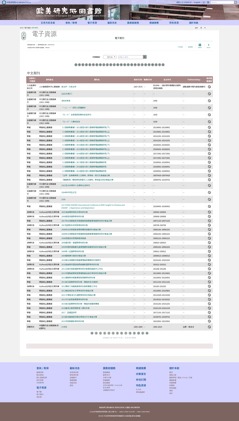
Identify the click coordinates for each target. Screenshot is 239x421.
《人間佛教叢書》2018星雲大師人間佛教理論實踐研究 (83, 166)
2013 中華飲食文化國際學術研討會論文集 (78, 295)
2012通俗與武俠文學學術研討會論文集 (77, 290)
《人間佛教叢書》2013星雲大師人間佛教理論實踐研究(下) (85, 127)
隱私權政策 (110, 407)
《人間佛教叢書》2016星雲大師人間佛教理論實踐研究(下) (85, 153)
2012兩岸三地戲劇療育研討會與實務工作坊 (79, 286)
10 (139, 333)
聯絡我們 (102, 407)
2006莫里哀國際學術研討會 (72, 216)
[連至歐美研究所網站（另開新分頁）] (204, 2)
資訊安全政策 (119, 407)
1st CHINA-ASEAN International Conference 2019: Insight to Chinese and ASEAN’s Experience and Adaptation (93, 206)
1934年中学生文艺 (69, 192)
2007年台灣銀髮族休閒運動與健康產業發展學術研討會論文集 (86, 220)
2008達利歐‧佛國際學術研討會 (74, 242)
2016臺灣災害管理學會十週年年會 (75, 308)
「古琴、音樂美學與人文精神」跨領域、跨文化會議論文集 (85, 175)
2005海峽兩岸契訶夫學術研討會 (74, 212)
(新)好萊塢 (65, 100)
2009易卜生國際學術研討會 (72, 251)
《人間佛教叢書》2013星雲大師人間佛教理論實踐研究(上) (85, 131)
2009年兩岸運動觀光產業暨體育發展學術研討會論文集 (83, 247)
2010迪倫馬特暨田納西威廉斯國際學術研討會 (80, 264)
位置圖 (127, 407)
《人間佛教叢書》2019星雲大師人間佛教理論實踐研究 (83, 171)
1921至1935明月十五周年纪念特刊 (75, 185)
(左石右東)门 (66, 93)
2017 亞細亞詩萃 (69, 312)
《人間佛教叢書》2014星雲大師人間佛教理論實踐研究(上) (85, 140)
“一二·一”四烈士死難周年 (73, 107)
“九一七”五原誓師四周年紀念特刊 (76, 114)
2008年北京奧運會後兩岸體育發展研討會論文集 (81, 229)
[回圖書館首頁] (208, 2)
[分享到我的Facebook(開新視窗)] (23, 34)
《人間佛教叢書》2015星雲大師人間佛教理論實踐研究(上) (85, 149)
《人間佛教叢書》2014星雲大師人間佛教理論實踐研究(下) (85, 136)
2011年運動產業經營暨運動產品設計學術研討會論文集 (83, 273)
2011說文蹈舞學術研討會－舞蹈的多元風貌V (79, 282)
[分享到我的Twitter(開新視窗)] (23, 38)
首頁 (21, 28)
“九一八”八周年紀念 (70, 121)
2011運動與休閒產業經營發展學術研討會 (78, 277)
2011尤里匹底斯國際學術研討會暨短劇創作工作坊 (82, 268)
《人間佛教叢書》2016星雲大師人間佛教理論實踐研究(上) (85, 158)
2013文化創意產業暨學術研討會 (74, 299)
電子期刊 (35, 28)
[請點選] (209, 86)
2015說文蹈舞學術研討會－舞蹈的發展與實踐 (80, 303)
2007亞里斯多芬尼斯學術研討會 (74, 225)
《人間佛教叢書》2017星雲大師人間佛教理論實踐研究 (83, 162)
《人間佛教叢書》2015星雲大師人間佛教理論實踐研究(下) (85, 144)
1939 (63, 199)
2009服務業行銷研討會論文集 (73, 255)
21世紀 (64, 326)
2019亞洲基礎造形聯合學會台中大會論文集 (79, 316)
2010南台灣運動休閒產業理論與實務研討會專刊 (81, 260)
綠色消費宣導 (135, 407)
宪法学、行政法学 (68, 86)
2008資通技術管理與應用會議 (73, 238)
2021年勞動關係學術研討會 (72, 321)
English (197, 2)
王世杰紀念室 (48, 22)
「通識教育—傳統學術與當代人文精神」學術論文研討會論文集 (87, 179)
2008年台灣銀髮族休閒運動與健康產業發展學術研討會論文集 (86, 234)
